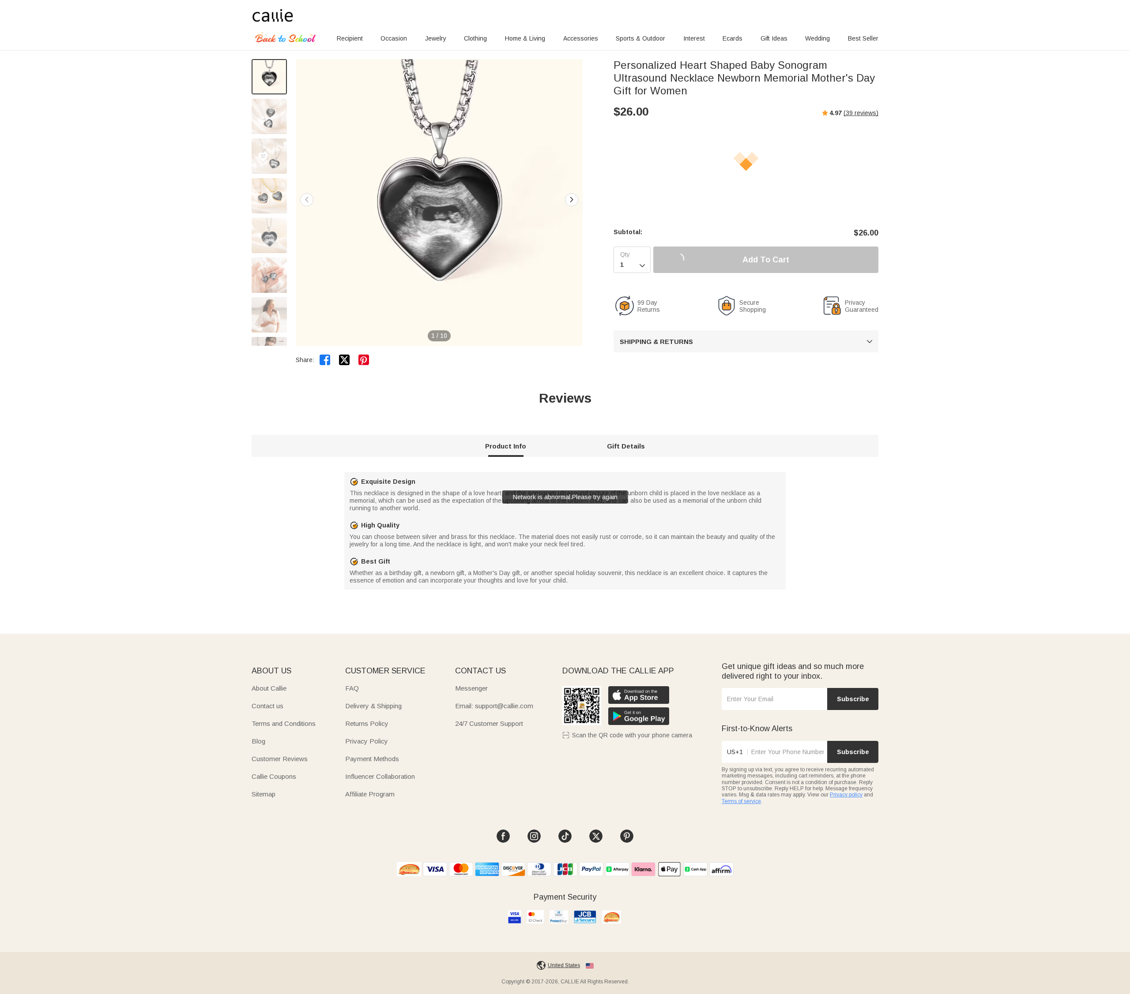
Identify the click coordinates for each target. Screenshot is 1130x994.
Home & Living (525, 38)
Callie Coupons (274, 776)
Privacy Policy (366, 741)
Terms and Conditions (284, 723)
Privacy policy (846, 795)
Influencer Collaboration (380, 776)
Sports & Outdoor (640, 38)
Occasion (393, 38)
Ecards (732, 38)
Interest (694, 38)
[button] (571, 199)
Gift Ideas (774, 38)
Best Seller (863, 38)
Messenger (471, 688)
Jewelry (435, 38)
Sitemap (263, 794)
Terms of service (741, 801)
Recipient (350, 38)
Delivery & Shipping (373, 706)
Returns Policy (366, 723)
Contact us (267, 706)
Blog (258, 741)
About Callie (269, 688)
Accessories (580, 38)
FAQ (352, 688)
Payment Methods (372, 758)
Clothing (475, 38)
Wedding (817, 38)
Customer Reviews (280, 758)
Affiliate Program (370, 794)
